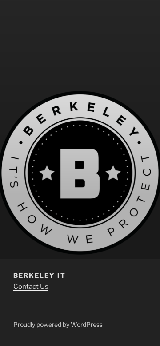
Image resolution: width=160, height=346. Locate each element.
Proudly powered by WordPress (58, 324)
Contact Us (30, 287)
